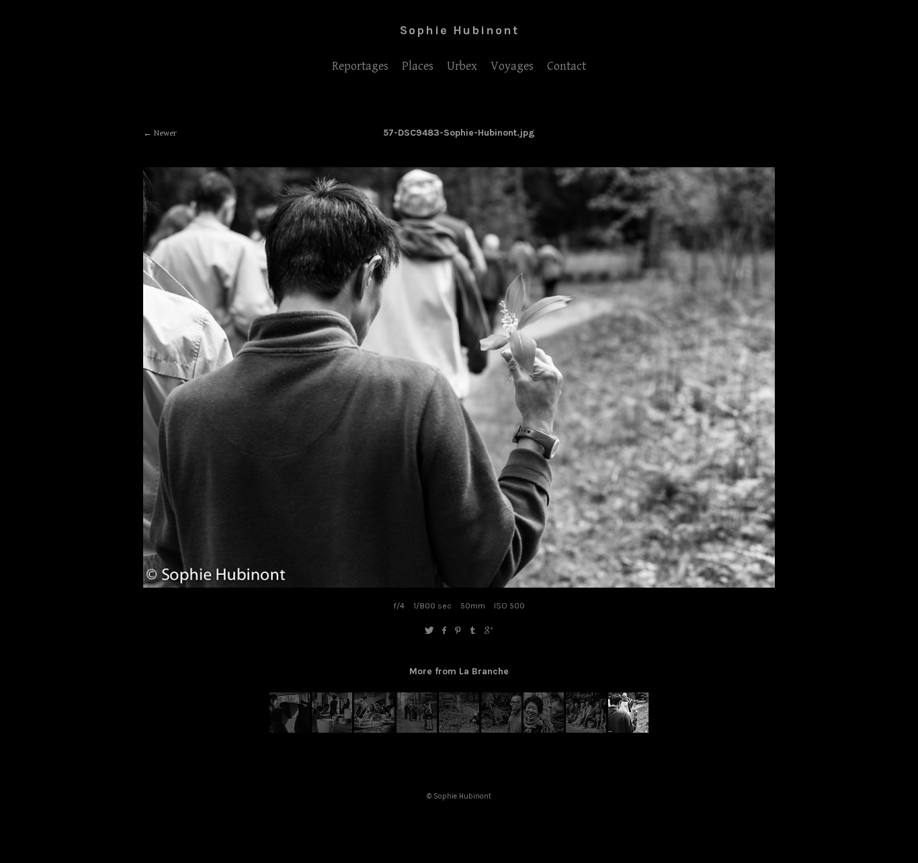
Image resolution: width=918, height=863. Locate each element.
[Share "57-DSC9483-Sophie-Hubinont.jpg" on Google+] (489, 631)
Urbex (462, 66)
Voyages (512, 66)
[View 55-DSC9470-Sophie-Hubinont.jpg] (544, 730)
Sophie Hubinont (459, 30)
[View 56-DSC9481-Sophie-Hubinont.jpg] (586, 730)
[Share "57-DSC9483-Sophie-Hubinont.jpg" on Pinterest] (458, 631)
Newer (165, 133)
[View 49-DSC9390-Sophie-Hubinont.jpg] (289, 730)
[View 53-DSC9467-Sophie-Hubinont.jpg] (459, 730)
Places (417, 66)
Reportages (360, 66)
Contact (566, 66)
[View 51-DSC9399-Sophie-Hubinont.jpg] (374, 730)
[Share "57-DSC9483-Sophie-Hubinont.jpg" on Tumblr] (473, 631)
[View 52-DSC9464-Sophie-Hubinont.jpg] (417, 730)
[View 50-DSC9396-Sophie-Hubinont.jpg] (332, 730)
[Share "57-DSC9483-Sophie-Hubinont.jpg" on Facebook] (444, 631)
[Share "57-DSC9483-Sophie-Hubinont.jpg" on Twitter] (429, 631)
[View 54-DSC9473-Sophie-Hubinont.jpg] (501, 730)
